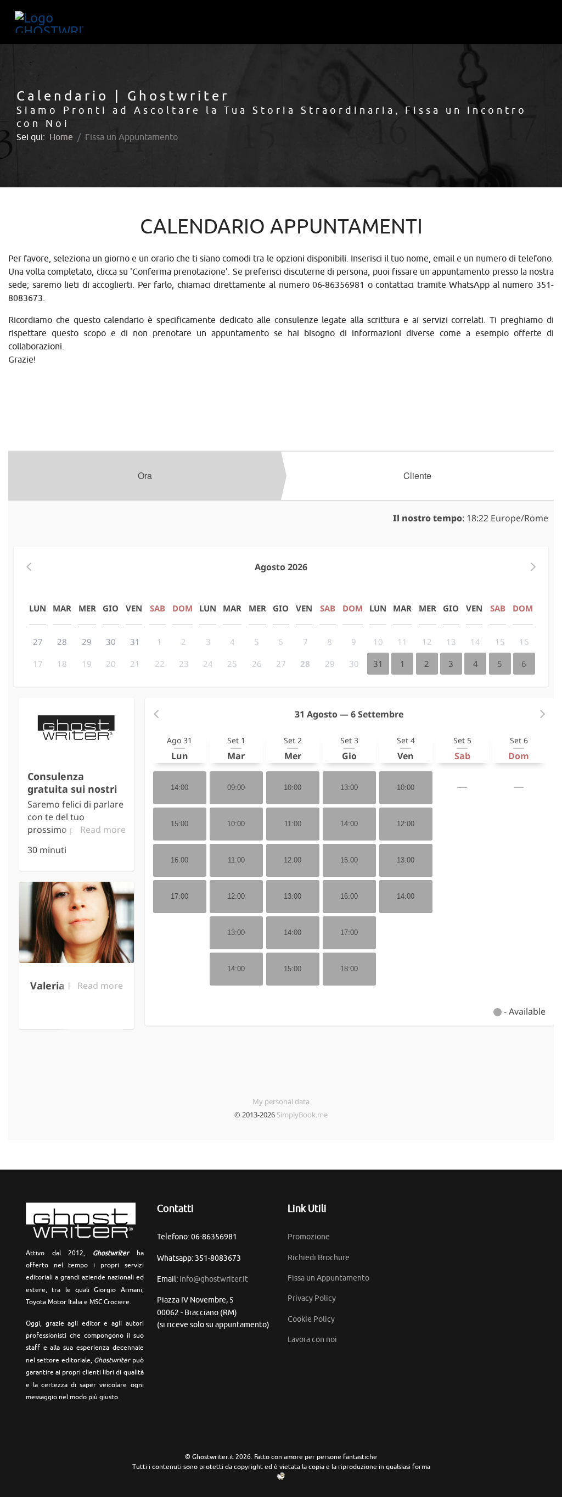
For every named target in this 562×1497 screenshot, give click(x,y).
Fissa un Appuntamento (328, 1277)
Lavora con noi (312, 1339)
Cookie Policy (311, 1319)
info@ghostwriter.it (213, 1279)
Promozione (309, 1236)
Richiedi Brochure (319, 1257)
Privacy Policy (312, 1298)
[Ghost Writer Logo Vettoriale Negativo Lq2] (49, 22)
